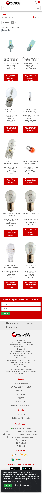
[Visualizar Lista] (16, 22)
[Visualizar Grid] (12, 22)
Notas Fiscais (12, 327)
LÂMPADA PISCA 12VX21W (30, 214)
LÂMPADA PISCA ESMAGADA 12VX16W (11, 266)
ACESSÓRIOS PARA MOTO (21, 406)
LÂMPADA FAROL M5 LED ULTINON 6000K (30, 59)
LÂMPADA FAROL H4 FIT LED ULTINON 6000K (11, 59)
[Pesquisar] (38, 8)
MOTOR (21, 398)
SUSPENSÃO (21, 394)
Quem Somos (21, 414)
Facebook (22, 443)
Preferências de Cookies (13, 489)
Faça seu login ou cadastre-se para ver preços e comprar (11, 78)
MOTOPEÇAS (21, 402)
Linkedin (22, 446)
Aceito (8, 485)
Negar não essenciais (22, 485)
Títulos (31, 323)
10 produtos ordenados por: (10, 27)
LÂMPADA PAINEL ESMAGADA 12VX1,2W (30, 111)
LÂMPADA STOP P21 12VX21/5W (30, 266)
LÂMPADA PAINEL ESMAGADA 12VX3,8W (11, 163)
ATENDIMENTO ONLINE (22, 428)
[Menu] (3, 3)
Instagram (22, 440)
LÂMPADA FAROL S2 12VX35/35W (10, 111)
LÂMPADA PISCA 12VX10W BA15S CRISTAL (11, 214)
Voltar (37, 17)
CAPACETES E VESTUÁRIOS (21, 387)
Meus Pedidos (13, 323)
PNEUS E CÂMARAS (21, 383)
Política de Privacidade (21, 418)
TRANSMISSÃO (21, 391)
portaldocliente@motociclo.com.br (22, 437)
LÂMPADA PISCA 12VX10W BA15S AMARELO (30, 163)
